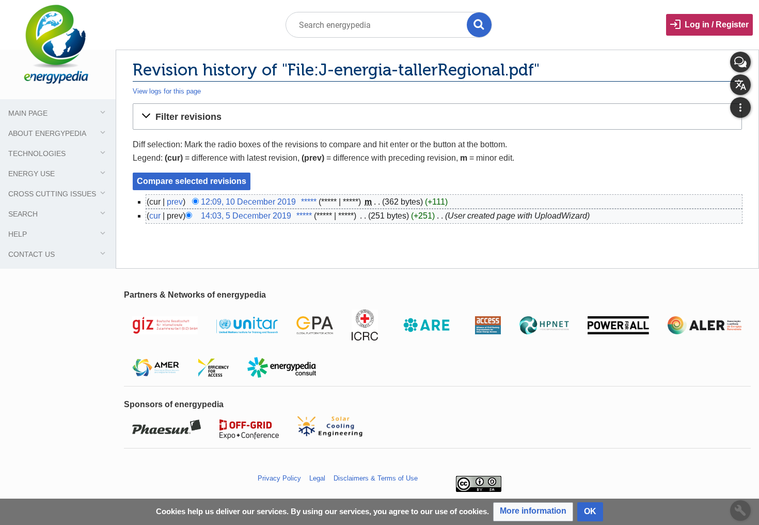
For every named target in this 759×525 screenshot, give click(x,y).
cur (155, 215)
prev (175, 201)
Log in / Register (717, 24)
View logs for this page (167, 91)
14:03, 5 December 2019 (246, 215)
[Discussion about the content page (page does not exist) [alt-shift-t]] (740, 62)
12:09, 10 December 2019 (248, 201)
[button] (437, 116)
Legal (317, 478)
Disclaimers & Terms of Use (376, 478)
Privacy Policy (279, 478)
